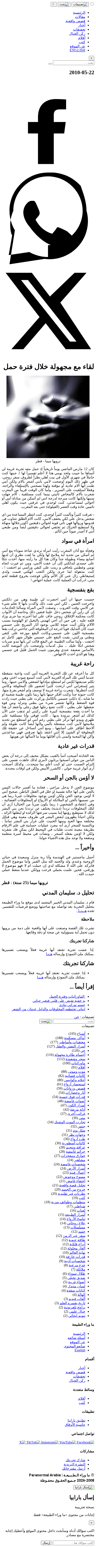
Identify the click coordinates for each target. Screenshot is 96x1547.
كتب (82, 1403)
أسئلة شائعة (76, 1338)
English (80, 1350)
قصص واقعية (75, 1372)
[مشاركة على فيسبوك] (48, 170)
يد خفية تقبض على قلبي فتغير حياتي (59, 1001)
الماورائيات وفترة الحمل (67, 996)
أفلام (81, 1398)
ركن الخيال (77, 1380)
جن (76, 1017)
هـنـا (49, 954)
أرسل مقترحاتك (73, 1468)
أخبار (81, 1368)
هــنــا (82, 911)
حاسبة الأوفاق (75, 1425)
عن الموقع (77, 1342)
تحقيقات (79, 1376)
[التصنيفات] (80, 4)
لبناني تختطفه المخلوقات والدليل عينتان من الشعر (48, 1009)
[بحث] (64, 4)
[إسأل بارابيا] (83, 1487)
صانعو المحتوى (74, 1346)
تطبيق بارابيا (76, 1420)
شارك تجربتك (75, 1460)
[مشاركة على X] (48, 356)
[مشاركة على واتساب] (48, 263)
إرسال (46, 1543)
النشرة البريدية (74, 1464)
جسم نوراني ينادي (72, 1005)
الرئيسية (79, 1333)
